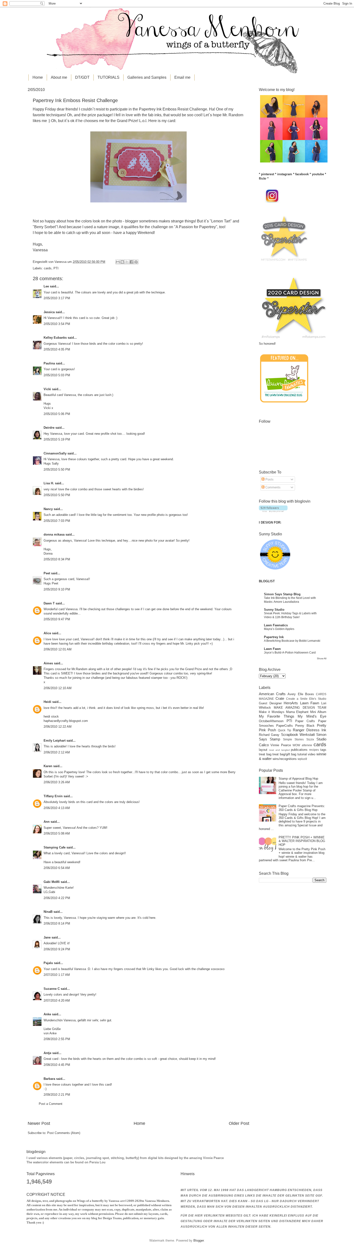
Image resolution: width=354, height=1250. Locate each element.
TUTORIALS (108, 77)
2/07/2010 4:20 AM (57, 1000)
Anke (47, 1014)
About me (59, 77)
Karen (48, 766)
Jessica (49, 312)
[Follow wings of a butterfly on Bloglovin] (273, 511)
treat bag (265, 754)
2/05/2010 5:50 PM (57, 469)
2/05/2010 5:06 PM (57, 414)
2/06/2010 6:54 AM (57, 868)
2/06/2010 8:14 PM (57, 923)
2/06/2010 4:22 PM (57, 898)
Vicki (47, 389)
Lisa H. (49, 483)
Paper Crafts (305, 721)
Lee (46, 286)
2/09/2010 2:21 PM (57, 1094)
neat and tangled (279, 750)
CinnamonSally (55, 453)
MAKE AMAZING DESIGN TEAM (300, 707)
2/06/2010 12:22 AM (58, 726)
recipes (314, 749)
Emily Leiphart (55, 740)
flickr (262, 178)
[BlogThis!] (122, 261)
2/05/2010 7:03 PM (57, 521)
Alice (48, 633)
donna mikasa (54, 534)
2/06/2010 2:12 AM (57, 752)
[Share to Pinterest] (136, 261)
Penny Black (305, 725)
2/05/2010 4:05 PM (57, 349)
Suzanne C (52, 989)
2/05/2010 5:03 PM (57, 375)
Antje (47, 1053)
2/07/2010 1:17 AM (57, 975)
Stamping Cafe (55, 847)
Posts (269, 479)
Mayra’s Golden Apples (279, 629)
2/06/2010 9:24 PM (57, 949)
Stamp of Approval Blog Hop (298, 778)
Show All (321, 658)
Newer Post (39, 1123)
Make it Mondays (271, 712)
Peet (47, 573)
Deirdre (49, 427)
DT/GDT (82, 77)
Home (38, 77)
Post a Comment (50, 1104)
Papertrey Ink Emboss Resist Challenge (173, 109)
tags (323, 749)
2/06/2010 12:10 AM (58, 688)
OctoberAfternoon (271, 721)
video (311, 754)
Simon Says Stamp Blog (282, 594)
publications (299, 749)
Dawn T (49, 603)
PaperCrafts (284, 725)
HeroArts (291, 703)
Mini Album (318, 712)
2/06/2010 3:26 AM (57, 782)
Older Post (239, 1123)
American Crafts (272, 694)
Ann (47, 821)
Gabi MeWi (52, 882)
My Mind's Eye (312, 716)
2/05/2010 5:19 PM (57, 439)
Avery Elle (295, 694)
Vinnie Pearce (280, 745)
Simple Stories (293, 739)
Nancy (48, 509)
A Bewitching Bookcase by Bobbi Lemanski (292, 640)
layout (263, 749)
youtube (318, 174)
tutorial (302, 754)
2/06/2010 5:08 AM (57, 833)
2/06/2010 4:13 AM (57, 808)
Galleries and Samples (146, 77)
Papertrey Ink (274, 637)
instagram (284, 174)
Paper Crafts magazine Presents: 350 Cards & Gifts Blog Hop (302, 807)
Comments (272, 487)
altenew (307, 745)
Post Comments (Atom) (63, 1133)
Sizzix (310, 739)
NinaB (48, 911)
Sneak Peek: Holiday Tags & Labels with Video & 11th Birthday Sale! (290, 615)
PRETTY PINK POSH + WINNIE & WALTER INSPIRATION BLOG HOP (302, 841)
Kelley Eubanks (55, 337)
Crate (279, 698)
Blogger (198, 1240)
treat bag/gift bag (284, 754)
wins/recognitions (285, 759)
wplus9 (302, 759)
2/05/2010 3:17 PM (57, 298)
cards (48, 268)
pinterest (267, 174)
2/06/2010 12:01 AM (58, 649)
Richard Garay (269, 735)
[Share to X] (127, 261)
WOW (296, 745)
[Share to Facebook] (131, 261)
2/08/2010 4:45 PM (57, 1065)
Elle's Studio (317, 698)
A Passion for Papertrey (196, 227)
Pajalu (48, 963)
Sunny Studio (274, 609)
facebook (302, 174)
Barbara (49, 1079)
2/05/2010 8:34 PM (57, 559)
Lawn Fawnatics (276, 625)
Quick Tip (284, 730)
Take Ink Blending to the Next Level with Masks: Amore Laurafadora (290, 599)
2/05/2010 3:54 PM (57, 324)
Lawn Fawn (272, 649)
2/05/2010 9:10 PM (57, 589)
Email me (182, 77)
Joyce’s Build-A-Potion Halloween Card (290, 652)
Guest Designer (270, 703)
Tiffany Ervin (53, 796)
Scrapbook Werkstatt (298, 734)
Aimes (48, 663)
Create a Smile (297, 698)
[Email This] (117, 261)
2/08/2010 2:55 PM (57, 1039)
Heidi (47, 702)
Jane (47, 937)
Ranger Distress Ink (309, 730)
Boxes (309, 694)
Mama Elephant (297, 712)
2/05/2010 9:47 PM (57, 619)
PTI (56, 268)
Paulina (49, 363)
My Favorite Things (276, 716)
